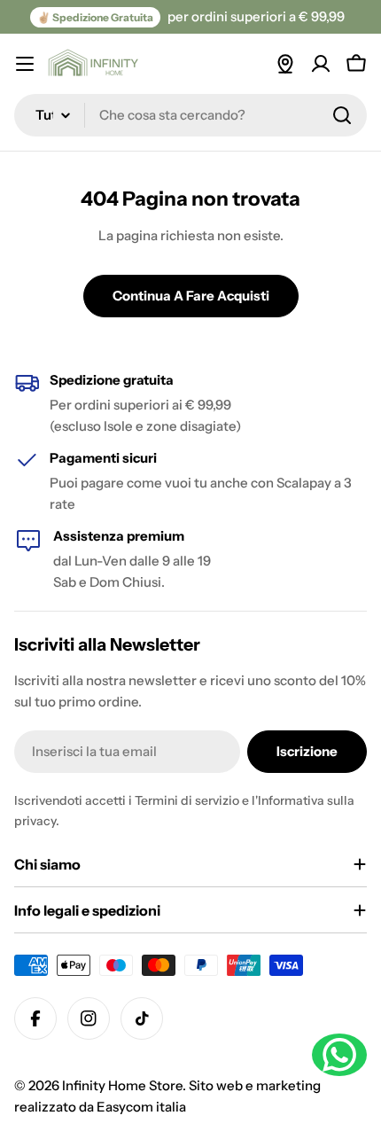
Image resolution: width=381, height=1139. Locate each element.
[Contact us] (339, 1055)
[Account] (320, 63)
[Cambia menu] (24, 63)
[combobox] (190, 115)
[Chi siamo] (285, 63)
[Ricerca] (342, 115)
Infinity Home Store (122, 1085)
